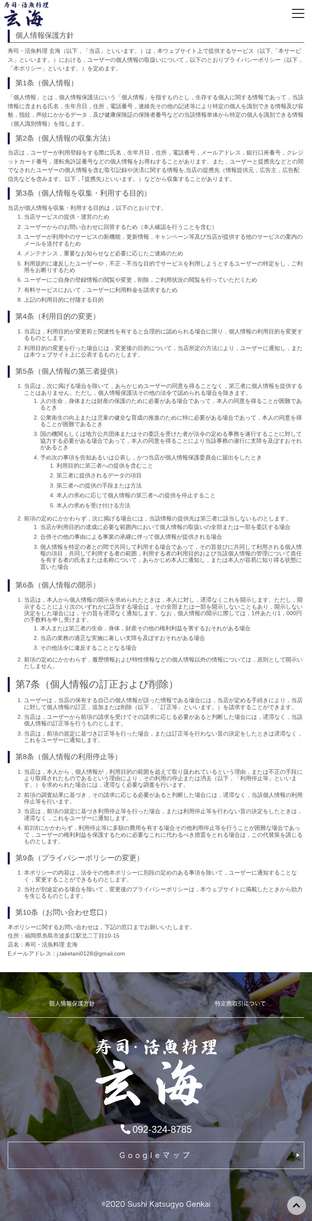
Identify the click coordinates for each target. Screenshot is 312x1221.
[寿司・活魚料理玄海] (156, 1104)
